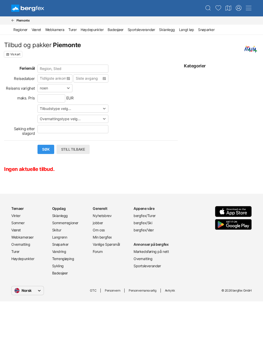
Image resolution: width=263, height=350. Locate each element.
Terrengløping (63, 258)
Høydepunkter (92, 29)
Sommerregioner (65, 223)
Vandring (59, 251)
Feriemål (27, 68)
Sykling (58, 266)
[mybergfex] (238, 8)
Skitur (56, 230)
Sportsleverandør (141, 29)
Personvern (112, 290)
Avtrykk (170, 290)
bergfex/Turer (145, 215)
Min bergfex (102, 237)
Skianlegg (167, 29)
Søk (46, 149)
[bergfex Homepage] (27, 8)
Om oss (99, 230)
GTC (93, 290)
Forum (97, 251)
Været (36, 29)
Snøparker (206, 29)
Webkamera (54, 29)
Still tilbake (73, 149)
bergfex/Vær (144, 230)
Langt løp (186, 29)
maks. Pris (26, 98)
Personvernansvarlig (142, 290)
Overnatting (20, 244)
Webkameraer (22, 237)
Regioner (20, 29)
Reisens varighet (20, 88)
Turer (72, 29)
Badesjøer (115, 29)
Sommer (18, 223)
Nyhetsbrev (102, 215)
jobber (98, 223)
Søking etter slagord (24, 131)
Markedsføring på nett (151, 251)
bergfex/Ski (143, 223)
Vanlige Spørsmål (106, 244)
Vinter (16, 215)
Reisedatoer (24, 78)
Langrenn (59, 237)
